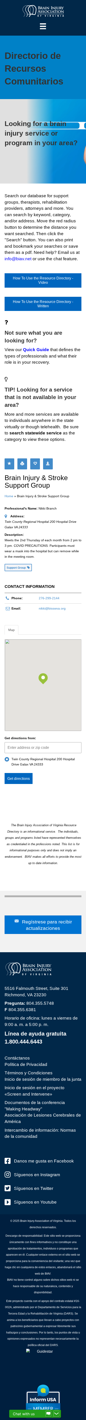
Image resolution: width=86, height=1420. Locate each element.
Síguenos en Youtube (35, 1202)
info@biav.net (18, 258)
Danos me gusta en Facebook (44, 1161)
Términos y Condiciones (29, 1072)
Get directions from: (20, 738)
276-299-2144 (49, 598)
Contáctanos (17, 1058)
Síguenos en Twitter (33, 1188)
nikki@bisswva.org (52, 608)
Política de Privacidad (26, 1064)
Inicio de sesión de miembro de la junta (43, 1079)
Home (9, 496)
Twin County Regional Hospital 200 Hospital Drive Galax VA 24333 (43, 761)
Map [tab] (11, 630)
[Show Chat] (48, 1414)
